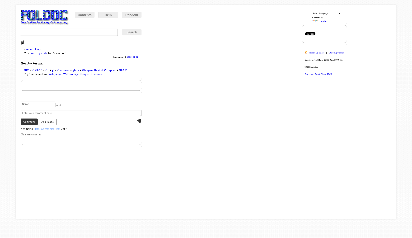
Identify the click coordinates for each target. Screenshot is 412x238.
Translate (323, 21)
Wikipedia (54, 74)
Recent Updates (316, 53)
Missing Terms (336, 53)
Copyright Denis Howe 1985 (318, 74)
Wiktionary (70, 74)
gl (53, 70)
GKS (26, 70)
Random (131, 15)
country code (38, 53)
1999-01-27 (132, 57)
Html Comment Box (47, 128)
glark (75, 70)
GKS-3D (37, 70)
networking (32, 49)
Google (84, 74)
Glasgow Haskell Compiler (99, 70)
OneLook (96, 74)
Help (108, 15)
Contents (85, 15)
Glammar (63, 70)
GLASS (123, 70)
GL (47, 70)
